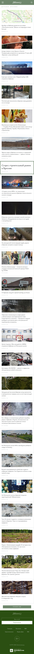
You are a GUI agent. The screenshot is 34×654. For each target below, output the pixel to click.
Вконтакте (18, 628)
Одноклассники (9, 632)
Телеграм (9, 628)
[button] (17, 622)
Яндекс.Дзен (20, 632)
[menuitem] (10, 628)
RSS (28, 632)
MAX (26, 628)
